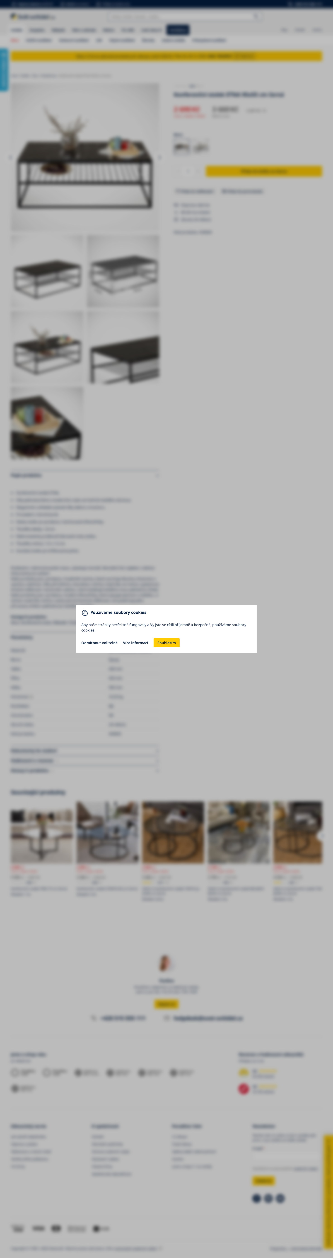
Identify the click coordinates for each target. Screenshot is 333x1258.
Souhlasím (166, 642)
